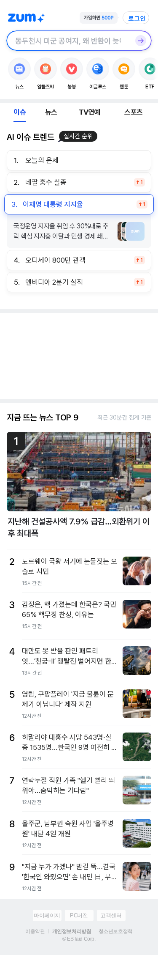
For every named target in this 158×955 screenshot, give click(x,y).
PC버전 (79, 915)
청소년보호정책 (116, 931)
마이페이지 (47, 915)
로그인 (137, 18)
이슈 (19, 112)
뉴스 (51, 112)
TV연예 (89, 112)
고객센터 (110, 915)
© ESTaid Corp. (78, 939)
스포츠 (133, 112)
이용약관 (35, 931)
